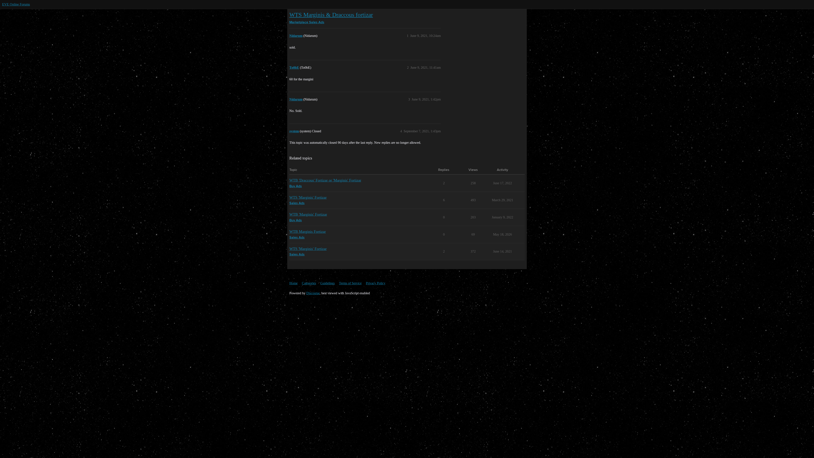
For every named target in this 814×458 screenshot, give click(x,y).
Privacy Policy (375, 283)
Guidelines (327, 283)
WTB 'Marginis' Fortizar (308, 214)
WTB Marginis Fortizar (307, 231)
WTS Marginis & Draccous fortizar (331, 14)
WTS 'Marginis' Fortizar (308, 197)
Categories (309, 283)
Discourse (313, 293)
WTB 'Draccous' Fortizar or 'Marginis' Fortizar (325, 180)
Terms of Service (350, 283)
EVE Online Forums (16, 4)
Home (293, 283)
